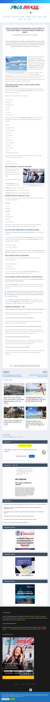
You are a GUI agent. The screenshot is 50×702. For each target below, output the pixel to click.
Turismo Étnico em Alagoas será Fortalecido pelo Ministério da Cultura (13, 422)
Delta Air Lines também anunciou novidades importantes (20, 232)
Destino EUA (24, 35)
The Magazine (16, 1)
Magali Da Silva (16, 301)
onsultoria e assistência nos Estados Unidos (19, 300)
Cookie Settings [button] (5, 699)
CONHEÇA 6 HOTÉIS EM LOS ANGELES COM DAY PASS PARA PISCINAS (19, 516)
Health (44, 16)
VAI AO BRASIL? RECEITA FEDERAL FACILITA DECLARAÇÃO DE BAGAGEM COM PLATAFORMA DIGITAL (23, 512)
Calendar (34, 1)
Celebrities (22, 16)
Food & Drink (28, 16)
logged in (11, 437)
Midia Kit (28, 1)
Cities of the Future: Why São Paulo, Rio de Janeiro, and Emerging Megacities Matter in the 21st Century (14, 400)
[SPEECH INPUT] (28, 13)
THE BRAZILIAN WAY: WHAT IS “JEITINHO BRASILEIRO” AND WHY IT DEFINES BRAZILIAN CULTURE (36, 399)
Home (4, 16)
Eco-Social (34, 16)
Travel (29, 19)
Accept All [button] (12, 699)
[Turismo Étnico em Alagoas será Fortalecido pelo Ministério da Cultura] (14, 412)
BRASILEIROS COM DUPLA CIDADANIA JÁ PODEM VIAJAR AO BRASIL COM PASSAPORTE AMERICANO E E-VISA (22, 508)
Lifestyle (20, 19)
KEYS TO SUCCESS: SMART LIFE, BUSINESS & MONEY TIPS (16, 522)
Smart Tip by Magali (32, 35)
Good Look (39, 16)
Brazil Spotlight (16, 35)
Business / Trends (15, 16)
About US (23, 1)
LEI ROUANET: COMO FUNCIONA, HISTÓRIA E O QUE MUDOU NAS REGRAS (20, 519)
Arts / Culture (8, 16)
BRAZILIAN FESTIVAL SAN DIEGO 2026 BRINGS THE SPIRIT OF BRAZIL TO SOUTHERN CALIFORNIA (25, 504)
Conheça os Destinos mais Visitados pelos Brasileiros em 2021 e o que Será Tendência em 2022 (35, 424)
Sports (25, 19)
